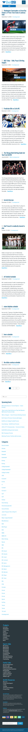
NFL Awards (4, 554)
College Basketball (6, 469)
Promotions (6, 639)
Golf (3, 493)
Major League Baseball (7, 517)
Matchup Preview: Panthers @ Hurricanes (11, 436)
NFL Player (4, 575)
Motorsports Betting (7, 656)
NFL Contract (5, 560)
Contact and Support (8, 683)
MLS (3, 530)
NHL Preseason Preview (7, 433)
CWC (3, 475)
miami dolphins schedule (11, 306)
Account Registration (8, 664)
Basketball (4, 457)
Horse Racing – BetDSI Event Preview (10, 424)
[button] (24, 2)
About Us (5, 681)
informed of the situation (13, 710)
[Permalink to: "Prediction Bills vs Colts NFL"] (14, 121)
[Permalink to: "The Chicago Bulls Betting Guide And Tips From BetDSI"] (14, 167)
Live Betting (6, 630)
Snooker (4, 587)
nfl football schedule (10, 276)
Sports (3, 599)
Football (3, 487)
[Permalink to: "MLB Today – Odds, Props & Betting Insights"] (14, 74)
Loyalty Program (7, 672)
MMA (3, 533)
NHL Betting (6, 650)
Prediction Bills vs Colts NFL (12, 108)
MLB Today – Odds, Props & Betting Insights (13, 61)
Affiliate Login (6, 676)
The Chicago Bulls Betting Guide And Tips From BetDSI (13, 153)
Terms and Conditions (8, 687)
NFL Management (6, 566)
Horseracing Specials (7, 505)
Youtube (5, 686)
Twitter (4, 684)
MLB (3, 523)
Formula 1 (4, 490)
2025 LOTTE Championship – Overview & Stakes (13, 427)
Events (3, 481)
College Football (5, 472)
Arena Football (5, 445)
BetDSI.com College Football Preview (10, 421)
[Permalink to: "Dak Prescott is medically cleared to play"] (14, 241)
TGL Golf (4, 611)
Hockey (3, 499)
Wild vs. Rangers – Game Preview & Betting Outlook (14, 415)
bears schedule (8, 334)
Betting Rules (6, 670)
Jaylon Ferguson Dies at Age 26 (9, 511)
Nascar (3, 542)
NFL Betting (5, 645)
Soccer (3, 590)
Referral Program (7, 674)
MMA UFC (4, 536)
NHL (3, 581)
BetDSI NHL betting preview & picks (10, 430)
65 (18, 388)
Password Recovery (7, 667)
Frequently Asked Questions (9, 669)
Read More (8, 51)
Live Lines (4, 514)
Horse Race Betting (7, 657)
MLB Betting (6, 648)
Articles (3, 448)
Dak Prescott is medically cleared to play (13, 227)
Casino (4, 631)
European (4, 478)
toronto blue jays (9, 200)
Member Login (6, 666)
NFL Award (4, 551)
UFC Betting (6, 651)
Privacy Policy (6, 689)
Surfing (3, 602)
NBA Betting (6, 647)
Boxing (3, 460)
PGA (3, 584)
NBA (11, 157)
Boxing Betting (6, 653)
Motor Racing (5, 539)
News (4, 640)
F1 (2, 484)
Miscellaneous (5, 520)
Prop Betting (6, 659)
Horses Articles (5, 508)
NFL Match (4, 569)
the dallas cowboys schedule (12, 362)
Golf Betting (6, 654)
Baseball (4, 451)
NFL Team (4, 578)
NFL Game (4, 563)
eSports (5, 634)
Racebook (5, 633)
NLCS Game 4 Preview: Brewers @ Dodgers (12, 418)
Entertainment (6, 636)
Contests (5, 637)
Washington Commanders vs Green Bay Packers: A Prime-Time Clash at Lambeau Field (14, 12)
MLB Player (4, 527)
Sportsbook (5, 628)
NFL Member (5, 572)
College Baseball (5, 466)
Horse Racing (5, 502)
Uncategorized (16, 16)
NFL (2, 548)
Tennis (3, 605)
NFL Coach (4, 557)
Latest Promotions (7, 673)
